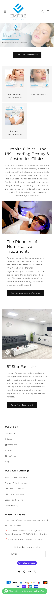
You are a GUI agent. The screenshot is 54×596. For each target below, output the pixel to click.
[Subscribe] (42, 554)
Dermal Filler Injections (16, 483)
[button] (5, 11)
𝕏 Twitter (9, 439)
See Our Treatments (27, 55)
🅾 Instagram (11, 445)
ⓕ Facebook (11, 433)
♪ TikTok (9, 450)
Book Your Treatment (22, 405)
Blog (7, 461)
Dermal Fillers (38, 94)
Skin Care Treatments (15, 494)
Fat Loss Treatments (13, 133)
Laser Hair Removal (14, 500)
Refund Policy (11, 505)
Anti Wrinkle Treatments (14, 96)
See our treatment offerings (25, 293)
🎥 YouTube (10, 456)
